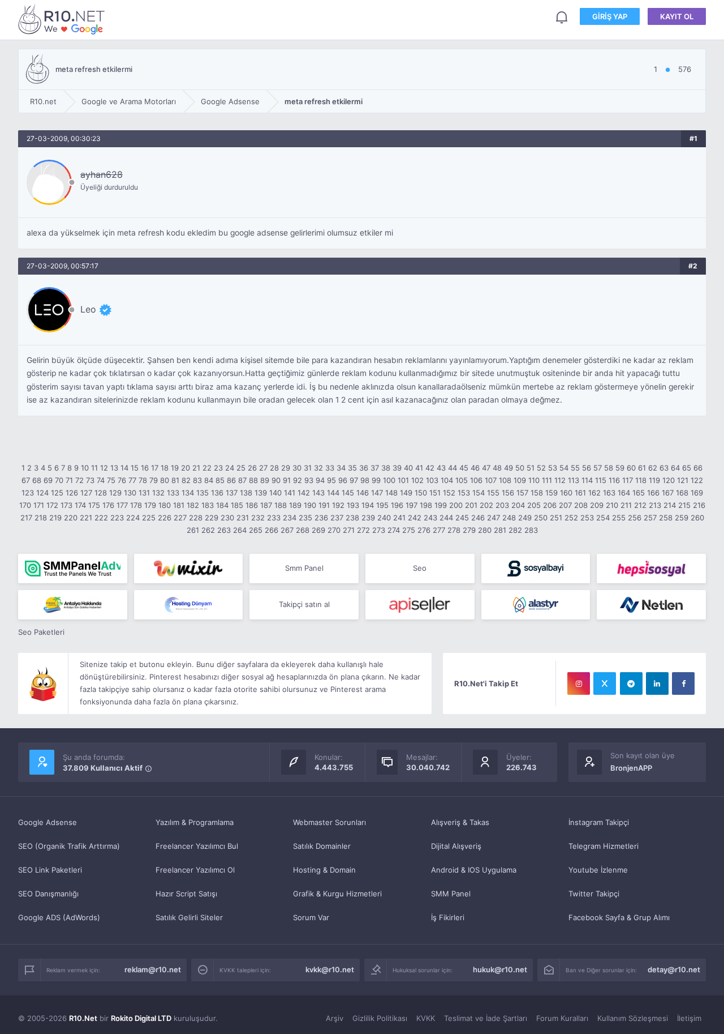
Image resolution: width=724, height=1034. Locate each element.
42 (429, 467)
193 (353, 505)
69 (48, 480)
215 (684, 505)
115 (600, 480)
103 (432, 480)
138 (246, 492)
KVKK (425, 1018)
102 (417, 480)
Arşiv (334, 1018)
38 (385, 467)
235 (305, 517)
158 (537, 492)
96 (342, 480)
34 (341, 467)
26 (252, 467)
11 (94, 467)
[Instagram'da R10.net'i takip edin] (578, 683)
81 (175, 480)
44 (452, 467)
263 (224, 530)
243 (430, 517)
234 (289, 517)
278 (453, 530)
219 (55, 517)
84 (208, 480)
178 (136, 505)
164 (624, 492)
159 (551, 492)
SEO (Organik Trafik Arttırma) (69, 846)
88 (253, 480)
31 (308, 467)
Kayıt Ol (676, 16)
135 (202, 492)
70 (59, 480)
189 (295, 505)
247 (493, 517)
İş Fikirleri (447, 917)
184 (222, 505)
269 (318, 530)
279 (469, 530)
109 (520, 480)
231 (242, 517)
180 (164, 505)
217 (26, 517)
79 (153, 480)
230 (227, 517)
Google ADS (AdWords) (59, 917)
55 (575, 467)
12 (104, 467)
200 (456, 505)
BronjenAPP (631, 767)
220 (70, 517)
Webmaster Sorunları (329, 822)
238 (352, 517)
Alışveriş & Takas (460, 822)
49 (508, 467)
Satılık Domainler (322, 846)
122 (697, 480)
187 (266, 505)
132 (158, 492)
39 (397, 467)
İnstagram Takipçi (598, 822)
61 (642, 467)
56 (586, 467)
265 (255, 530)
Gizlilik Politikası (379, 1018)
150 (421, 492)
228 (195, 517)
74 (101, 480)
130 (130, 492)
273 (378, 530)
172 (52, 505)
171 (38, 505)
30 (296, 467)
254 (603, 517)
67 (25, 480)
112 (560, 480)
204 (518, 505)
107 (491, 480)
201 (471, 505)
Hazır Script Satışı (186, 893)
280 (485, 530)
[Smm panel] (72, 568)
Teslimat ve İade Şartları (485, 1018)
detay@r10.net (674, 969)
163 (609, 492)
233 (274, 517)
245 (462, 517)
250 (541, 517)
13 (114, 467)
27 (263, 467)
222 (101, 517)
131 (144, 492)
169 (697, 492)
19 (175, 467)
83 (197, 480)
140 (275, 492)
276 (423, 530)
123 (27, 492)
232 (258, 517)
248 (509, 517)
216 (699, 505)
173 (66, 505)
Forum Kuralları (562, 1018)
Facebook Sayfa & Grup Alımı (619, 917)
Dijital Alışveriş (456, 846)
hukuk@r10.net (500, 969)
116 (614, 480)
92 (297, 480)
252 (571, 517)
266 (271, 530)
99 (376, 480)
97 (354, 480)
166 (653, 492)
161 (580, 492)
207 (565, 505)
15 (135, 467)
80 (164, 480)
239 (368, 517)
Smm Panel (304, 567)
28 (274, 467)
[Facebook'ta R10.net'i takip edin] (683, 683)
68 (36, 480)
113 (573, 480)
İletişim (689, 1018)
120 (668, 480)
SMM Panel (451, 893)
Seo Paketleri (41, 631)
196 (397, 505)
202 (486, 505)
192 (338, 505)
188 (280, 505)
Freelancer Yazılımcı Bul (197, 846)
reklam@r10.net (152, 969)
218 (41, 517)
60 (631, 467)
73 (90, 480)
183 (207, 505)
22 (207, 467)
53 (552, 467)
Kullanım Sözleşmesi (632, 1018)
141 (289, 492)
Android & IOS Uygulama (473, 869)
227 (180, 517)
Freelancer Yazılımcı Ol (195, 869)
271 (349, 530)
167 (668, 492)
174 (80, 505)
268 (302, 530)
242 (414, 517)
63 (664, 467)
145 (348, 492)
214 (669, 505)
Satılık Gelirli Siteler (189, 917)
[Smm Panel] (536, 568)
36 (363, 467)
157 (522, 492)
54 (563, 467)
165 (638, 492)
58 (608, 467)
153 (464, 492)
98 (364, 480)
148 (391, 492)
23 (218, 467)
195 (382, 505)
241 (399, 517)
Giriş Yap (609, 16)
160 (566, 492)
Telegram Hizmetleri (603, 846)
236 (321, 517)
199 (440, 505)
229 (211, 517)
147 (377, 492)
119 (654, 480)
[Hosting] (188, 604)
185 (237, 505)
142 (304, 492)
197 (411, 505)
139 (261, 492)
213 (655, 505)
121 (682, 480)
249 (525, 517)
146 (362, 492)
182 (193, 505)
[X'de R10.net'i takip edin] (604, 683)
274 (393, 530)
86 (231, 480)
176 (108, 505)
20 (185, 467)
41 (419, 467)
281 (500, 530)
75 (111, 480)
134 (188, 492)
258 (666, 517)
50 (519, 467)
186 (251, 505)
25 (240, 467)
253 (587, 517)
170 (25, 505)
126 (72, 492)
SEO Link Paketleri (50, 869)
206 (550, 505)
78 (143, 480)
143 (318, 492)
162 (594, 492)
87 (242, 480)
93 (308, 480)
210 (612, 505)
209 (597, 505)
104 (447, 480)
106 (476, 480)
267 (287, 530)
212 (640, 505)
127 (86, 492)
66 (698, 467)
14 (124, 467)
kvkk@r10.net (329, 969)
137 (232, 492)
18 (165, 467)
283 (531, 530)
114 (587, 480)
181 (178, 505)
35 (352, 467)
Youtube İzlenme (598, 869)
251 (556, 517)
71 (69, 480)
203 (502, 505)
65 (686, 467)
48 (497, 467)
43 (441, 467)
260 (697, 517)
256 (634, 517)
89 (264, 480)
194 (367, 505)
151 (435, 492)
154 (478, 492)
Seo (419, 567)
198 (426, 505)
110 (534, 480)
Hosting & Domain (324, 869)
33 (329, 467)
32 (318, 467)
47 (486, 467)
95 (331, 480)
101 (403, 480)
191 (324, 505)
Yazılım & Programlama (195, 822)
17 (154, 467)
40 (408, 467)
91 (287, 480)
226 (164, 517)
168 (682, 492)
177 (122, 505)
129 (115, 492)
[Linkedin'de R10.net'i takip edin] (657, 683)
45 (463, 467)
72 (79, 480)
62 (652, 467)
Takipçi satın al (304, 604)
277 (439, 530)
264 (240, 530)
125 (57, 492)
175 (94, 505)
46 (475, 467)
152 (449, 492)
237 (336, 517)
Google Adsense (47, 822)
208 (581, 505)
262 (208, 530)
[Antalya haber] (72, 604)
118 (641, 480)
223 (117, 517)
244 (446, 517)
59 (619, 467)
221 (86, 517)
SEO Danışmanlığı (48, 893)
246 (478, 517)
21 (196, 467)
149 (406, 492)
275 (408, 530)
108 (505, 480)
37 (374, 467)
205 (534, 505)
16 (145, 467)
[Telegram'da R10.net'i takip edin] (631, 683)
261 (193, 530)
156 (508, 492)
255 (619, 517)
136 (217, 492)
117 (627, 480)
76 (122, 480)
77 (132, 480)
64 (675, 467)
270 (334, 530)
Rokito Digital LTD (141, 1018)
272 (363, 530)
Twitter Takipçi (593, 893)
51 (531, 467)
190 (310, 505)
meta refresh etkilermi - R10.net (63, 19)
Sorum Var (311, 917)
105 (461, 480)
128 (100, 492)
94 (320, 480)
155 (493, 492)
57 (597, 467)
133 (173, 492)
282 (515, 530)
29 (285, 467)
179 (150, 505)
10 (85, 467)
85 (220, 480)
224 (133, 517)
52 (541, 467)
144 (333, 492)
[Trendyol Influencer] (188, 568)
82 (186, 480)
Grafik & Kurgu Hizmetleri (337, 893)
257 (650, 517)
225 (149, 517)
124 (42, 492)
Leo (88, 309)
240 (384, 517)
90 (276, 480)
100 (389, 480)
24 (229, 467)
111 (547, 480)
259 (681, 517)
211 (626, 505)
